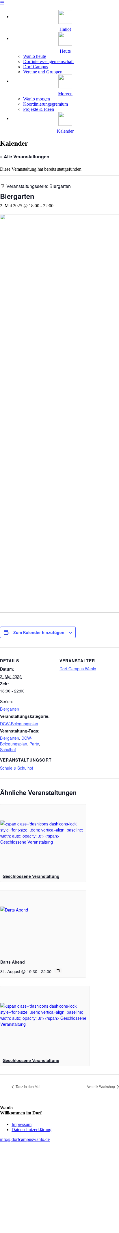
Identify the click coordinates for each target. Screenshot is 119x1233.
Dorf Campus (35, 66)
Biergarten (9, 709)
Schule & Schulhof (16, 768)
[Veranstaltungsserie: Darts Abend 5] (58, 970)
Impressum (21, 1124)
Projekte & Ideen (38, 109)
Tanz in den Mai (27, 1086)
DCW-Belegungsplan (19, 723)
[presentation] (43, 836)
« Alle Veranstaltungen (24, 156)
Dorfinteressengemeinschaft (48, 61)
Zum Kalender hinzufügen (38, 632)
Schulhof (8, 749)
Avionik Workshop (101, 1086)
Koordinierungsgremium (45, 104)
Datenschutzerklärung (31, 1129)
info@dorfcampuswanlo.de (25, 1139)
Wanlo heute (34, 56)
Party (34, 744)
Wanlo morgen (36, 98)
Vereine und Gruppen (42, 71)
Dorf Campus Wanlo (78, 668)
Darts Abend (12, 962)
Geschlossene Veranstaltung (31, 876)
